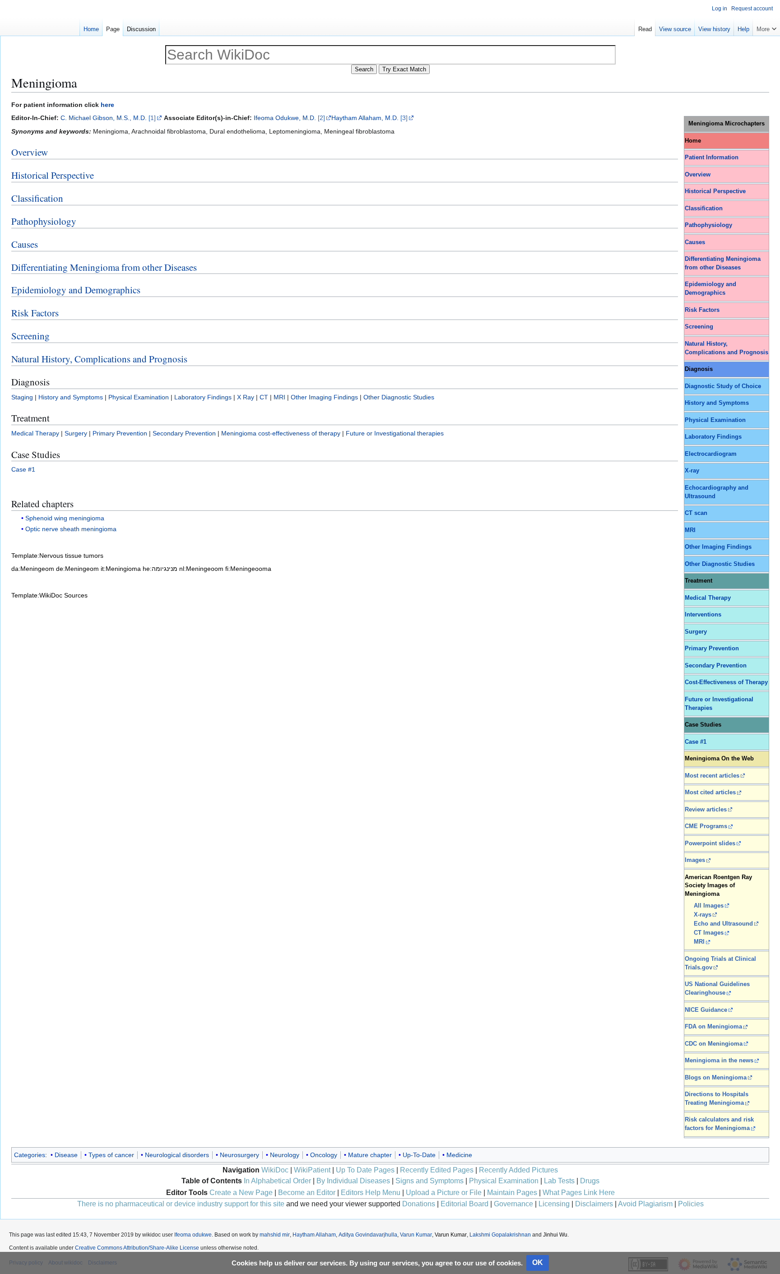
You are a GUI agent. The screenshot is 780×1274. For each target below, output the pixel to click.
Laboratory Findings (713, 437)
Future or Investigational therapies (395, 433)
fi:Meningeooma (248, 568)
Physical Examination (715, 420)
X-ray (692, 471)
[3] (404, 117)
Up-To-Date (419, 1154)
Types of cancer (111, 1154)
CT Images (709, 933)
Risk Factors (702, 310)
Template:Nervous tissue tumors (57, 555)
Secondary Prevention (716, 665)
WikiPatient (312, 1170)
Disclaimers (594, 1204)
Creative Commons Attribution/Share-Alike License (137, 1248)
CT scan (696, 513)
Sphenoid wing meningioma (64, 518)
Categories (29, 1154)
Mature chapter (370, 1154)
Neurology (284, 1154)
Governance (513, 1204)
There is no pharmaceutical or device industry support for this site (180, 1204)
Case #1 (695, 742)
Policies (691, 1204)
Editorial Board (464, 1204)
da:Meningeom (32, 568)
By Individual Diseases (353, 1181)
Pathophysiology (708, 225)
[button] (766, 27)
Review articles (706, 809)
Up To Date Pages (365, 1170)
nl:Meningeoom (201, 568)
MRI (690, 530)
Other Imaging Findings (718, 547)
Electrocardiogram (711, 454)
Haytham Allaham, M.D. (365, 117)
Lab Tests (559, 1181)
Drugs (589, 1181)
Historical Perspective (715, 191)
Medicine (459, 1154)
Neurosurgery (239, 1154)
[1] (152, 117)
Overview (697, 174)
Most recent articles (712, 776)
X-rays (702, 915)
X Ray (245, 397)
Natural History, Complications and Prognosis (99, 358)
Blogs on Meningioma (716, 1078)
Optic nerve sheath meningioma (70, 529)
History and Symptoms (717, 403)
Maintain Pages (512, 1192)
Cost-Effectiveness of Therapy (726, 682)
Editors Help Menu (370, 1192)
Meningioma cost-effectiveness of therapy (280, 433)
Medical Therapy (708, 598)
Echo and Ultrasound (723, 924)
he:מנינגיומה (160, 568)
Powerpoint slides (710, 843)
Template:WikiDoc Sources (49, 595)
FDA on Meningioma (713, 1027)
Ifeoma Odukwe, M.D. (286, 117)
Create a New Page (241, 1192)
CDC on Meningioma (714, 1044)
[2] (321, 117)
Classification (704, 208)
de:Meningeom (77, 568)
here (107, 104)
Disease (66, 1154)
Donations (418, 1204)
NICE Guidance (706, 1010)
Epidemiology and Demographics (75, 289)
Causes (695, 242)
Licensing (554, 1204)
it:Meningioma (121, 568)
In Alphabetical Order (277, 1181)
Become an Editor (306, 1192)
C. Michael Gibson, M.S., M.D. (103, 117)
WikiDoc (274, 1170)
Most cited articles (710, 792)
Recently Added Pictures (518, 1170)
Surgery (696, 632)
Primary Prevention (712, 648)
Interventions (703, 615)
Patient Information (711, 157)
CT (264, 397)
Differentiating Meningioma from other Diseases (104, 267)
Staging (22, 397)
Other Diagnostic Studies (720, 564)
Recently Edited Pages (437, 1170)
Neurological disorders (177, 1154)
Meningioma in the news (719, 1060)
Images (695, 860)
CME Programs (706, 826)
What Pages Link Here (579, 1192)
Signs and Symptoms (429, 1181)
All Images (709, 906)
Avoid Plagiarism (645, 1204)
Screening (699, 327)
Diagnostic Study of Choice (723, 386)
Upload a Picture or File (444, 1192)
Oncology (323, 1154)
